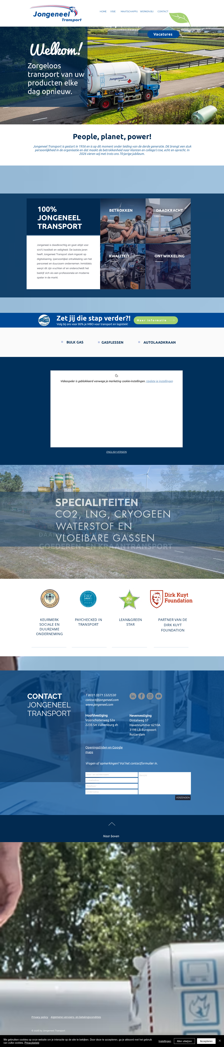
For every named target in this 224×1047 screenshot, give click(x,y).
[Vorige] (20, 521)
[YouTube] (158, 696)
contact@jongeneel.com (101, 699)
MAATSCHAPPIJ (129, 11)
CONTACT (163, 11)
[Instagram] (150, 696)
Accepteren (206, 1041)
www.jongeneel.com (99, 704)
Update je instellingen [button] (159, 381)
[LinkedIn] (133, 696)
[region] (168, 221)
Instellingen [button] (165, 1041)
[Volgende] (204, 521)
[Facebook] (141, 696)
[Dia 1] (108, 571)
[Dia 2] (111, 571)
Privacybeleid (31, 1042)
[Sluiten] (220, 1041)
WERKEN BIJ (146, 11)
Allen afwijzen (184, 1041)
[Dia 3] (115, 572)
